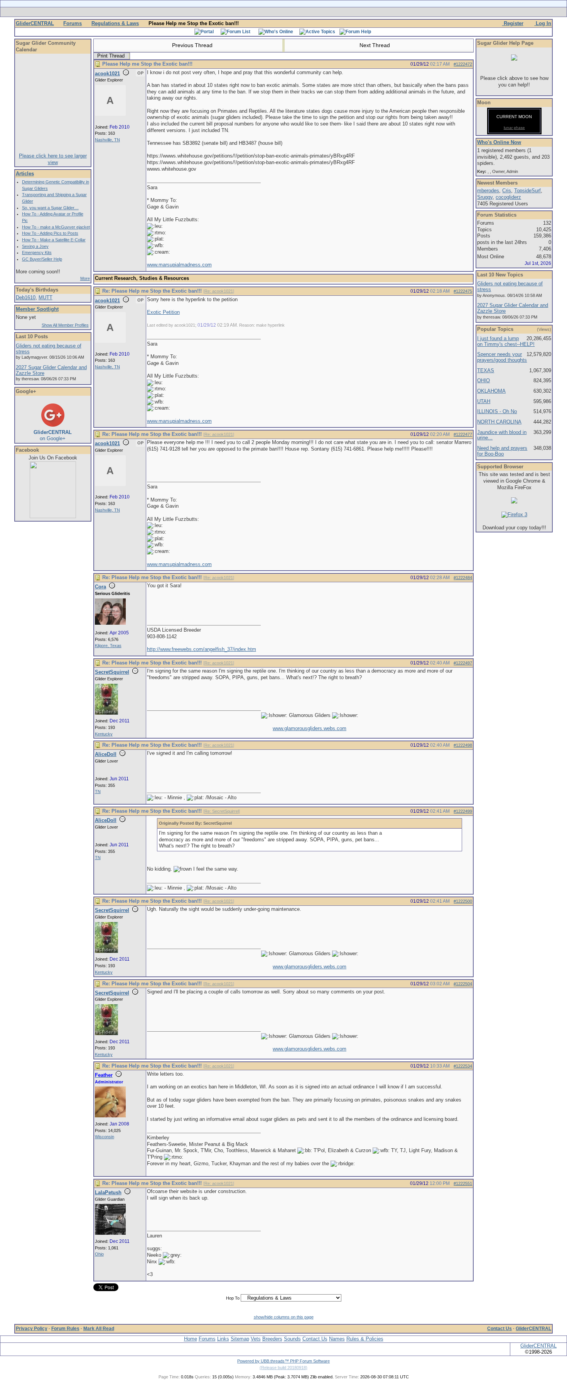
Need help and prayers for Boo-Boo (502, 451)
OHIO (483, 380)
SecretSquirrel (112, 672)
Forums (72, 23)
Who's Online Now (499, 142)
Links (223, 1339)
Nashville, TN (107, 139)
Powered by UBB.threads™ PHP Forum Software (283, 1361)
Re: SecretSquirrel (221, 811)
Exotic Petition (163, 312)
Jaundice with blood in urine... (501, 435)
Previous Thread (191, 45)
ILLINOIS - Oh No (497, 411)
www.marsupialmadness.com (179, 265)
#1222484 (463, 577)
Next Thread (375, 45)
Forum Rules (65, 1328)
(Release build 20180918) (283, 1367)
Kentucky (104, 734)
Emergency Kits (37, 252)
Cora (100, 587)
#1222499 (463, 811)
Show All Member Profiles (65, 325)
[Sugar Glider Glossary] (298, 12)
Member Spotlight (37, 309)
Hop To (233, 1298)
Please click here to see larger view (53, 159)
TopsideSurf (527, 190)
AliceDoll (105, 754)
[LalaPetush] (110, 1233)
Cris (506, 190)
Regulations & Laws (115, 23)
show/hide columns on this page (284, 1317)
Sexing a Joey (35, 246)
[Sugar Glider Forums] (229, 12)
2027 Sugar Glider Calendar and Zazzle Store (51, 370)
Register (512, 23)
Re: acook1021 (218, 291)
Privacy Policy (31, 1328)
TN (98, 791)
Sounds (292, 1339)
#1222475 (463, 291)
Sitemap (240, 1339)
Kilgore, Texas (108, 645)
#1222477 (463, 434)
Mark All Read (98, 1328)
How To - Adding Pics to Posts (50, 233)
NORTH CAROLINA (499, 422)
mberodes (488, 190)
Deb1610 (25, 297)
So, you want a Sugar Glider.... (50, 207)
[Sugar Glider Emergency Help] (369, 12)
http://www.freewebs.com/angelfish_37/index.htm (201, 649)
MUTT (45, 297)
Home (190, 1339)
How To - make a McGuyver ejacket (56, 227)
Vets (256, 1339)
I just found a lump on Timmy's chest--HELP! (506, 341)
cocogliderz (508, 197)
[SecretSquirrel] (106, 713)
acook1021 (107, 73)
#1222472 (463, 64)
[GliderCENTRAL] (53, 516)
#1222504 (463, 983)
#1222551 (463, 1183)
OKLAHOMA (491, 391)
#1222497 (463, 663)
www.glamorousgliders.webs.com (309, 728)
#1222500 (463, 901)
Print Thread (111, 56)
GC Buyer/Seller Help (42, 259)
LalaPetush (108, 1192)
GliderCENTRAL (35, 23)
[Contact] (334, 12)
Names (337, 1339)
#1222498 (463, 745)
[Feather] (110, 1116)
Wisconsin (104, 1136)
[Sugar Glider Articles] (263, 12)
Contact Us (499, 1328)
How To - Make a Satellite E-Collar (54, 239)
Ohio (99, 1254)
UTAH (483, 401)
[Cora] (110, 623)
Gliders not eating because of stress (48, 348)
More (85, 278)
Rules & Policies (364, 1339)
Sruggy (485, 197)
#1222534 (463, 1066)
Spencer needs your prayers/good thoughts (502, 357)
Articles (25, 173)
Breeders (272, 1339)
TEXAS (485, 370)
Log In (542, 23)
